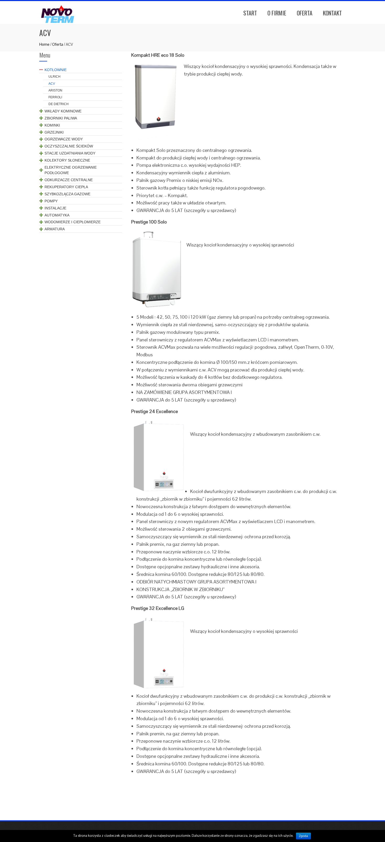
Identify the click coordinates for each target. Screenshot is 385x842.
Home (44, 44)
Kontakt (332, 13)
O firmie (276, 13)
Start (250, 13)
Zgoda (303, 836)
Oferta (304, 13)
